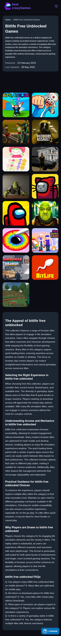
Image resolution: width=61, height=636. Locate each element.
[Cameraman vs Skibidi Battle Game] (16, 267)
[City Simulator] (45, 159)
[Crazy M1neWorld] (16, 294)
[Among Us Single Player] (16, 213)
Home (8, 20)
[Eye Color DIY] (16, 240)
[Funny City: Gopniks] (45, 105)
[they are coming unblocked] (16, 132)
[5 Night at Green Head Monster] (45, 213)
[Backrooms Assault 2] (45, 132)
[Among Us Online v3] (45, 186)
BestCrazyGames (18, 6)
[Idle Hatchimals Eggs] (45, 240)
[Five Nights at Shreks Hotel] (16, 186)
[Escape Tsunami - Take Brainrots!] (16, 105)
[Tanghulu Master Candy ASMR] (16, 159)
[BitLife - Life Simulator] (45, 267)
